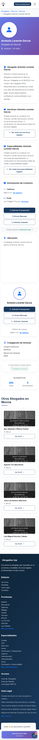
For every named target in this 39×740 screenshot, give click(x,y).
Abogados (5, 11)
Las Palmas (5, 626)
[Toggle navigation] (35, 4)
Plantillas (4, 585)
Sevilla (3, 613)
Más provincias (7, 629)
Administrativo (6, 659)
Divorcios (5, 646)
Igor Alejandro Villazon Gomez (16, 429)
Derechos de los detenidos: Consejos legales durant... (19, 709)
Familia (4, 640)
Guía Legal (5, 587)
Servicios (4, 582)
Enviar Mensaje (20, 216)
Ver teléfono (17, 193)
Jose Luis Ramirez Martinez (15, 501)
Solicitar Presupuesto (20, 210)
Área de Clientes (7, 681)
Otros (3, 662)
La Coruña (5, 621)
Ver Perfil (18, 436)
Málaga (4, 610)
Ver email (24, 201)
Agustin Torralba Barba (13, 465)
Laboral (4, 654)
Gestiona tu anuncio (20, 369)
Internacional (6, 656)
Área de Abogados (8, 679)
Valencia (4, 607)
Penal (3, 648)
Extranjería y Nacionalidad (11, 664)
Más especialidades (9, 667)
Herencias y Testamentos (11, 651)
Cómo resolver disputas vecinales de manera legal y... (19, 706)
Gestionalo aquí (25, 230)
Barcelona (5, 605)
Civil (2, 643)
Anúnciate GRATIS (8, 684)
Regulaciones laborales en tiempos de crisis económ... (19, 712)
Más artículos (6, 716)
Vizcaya (4, 615)
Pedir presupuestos (22, 4)
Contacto (4, 590)
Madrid (4, 602)
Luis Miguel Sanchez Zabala (15, 536)
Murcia (14, 11)
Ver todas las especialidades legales (21, 170)
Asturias (4, 623)
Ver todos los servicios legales (20, 133)
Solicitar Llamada (21, 222)
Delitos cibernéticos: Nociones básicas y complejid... (18, 702)
